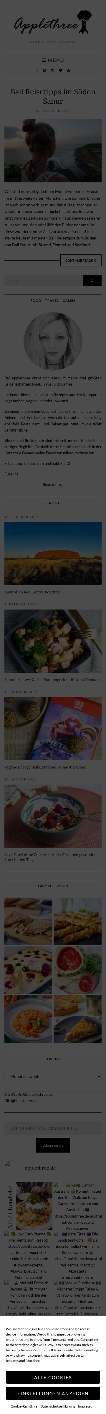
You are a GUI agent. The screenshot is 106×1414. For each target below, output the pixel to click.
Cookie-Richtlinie (24, 1406)
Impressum (86, 1406)
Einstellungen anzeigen (53, 1393)
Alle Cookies (53, 1377)
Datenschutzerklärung (57, 1406)
